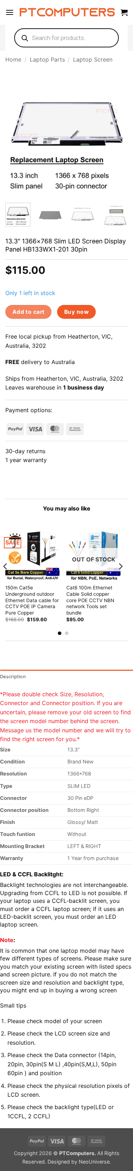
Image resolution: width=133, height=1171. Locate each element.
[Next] (116, 134)
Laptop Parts (47, 59)
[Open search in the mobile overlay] (66, 38)
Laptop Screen (92, 59)
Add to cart (28, 311)
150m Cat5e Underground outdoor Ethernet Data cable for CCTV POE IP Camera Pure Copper (32, 600)
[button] (9, 12)
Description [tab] (13, 676)
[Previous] (16, 134)
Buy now (76, 311)
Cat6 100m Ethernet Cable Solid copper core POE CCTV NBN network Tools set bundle (90, 600)
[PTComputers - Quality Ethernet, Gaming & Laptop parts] (67, 12)
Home (13, 59)
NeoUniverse (94, 1162)
